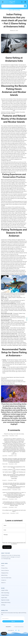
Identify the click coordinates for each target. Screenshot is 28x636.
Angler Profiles (4, 590)
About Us (3, 582)
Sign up (13, 621)
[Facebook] (16, 630)
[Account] (21, 2)
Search (2, 565)
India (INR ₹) (8, 626)
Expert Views (4, 597)
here (10, 160)
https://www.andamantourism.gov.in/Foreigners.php (12, 380)
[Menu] (2, 2)
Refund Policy (4, 575)
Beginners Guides (5, 600)
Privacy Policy (4, 568)
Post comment (7, 547)
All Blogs (3, 604)
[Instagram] (19, 630)
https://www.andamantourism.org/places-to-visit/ (11, 384)
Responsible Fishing (5, 602)
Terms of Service (5, 570)
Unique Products (5, 595)
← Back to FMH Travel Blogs (14, 10)
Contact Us (3, 580)
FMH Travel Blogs (5, 592)
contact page (15, 414)
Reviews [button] (26, 319)
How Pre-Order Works (6, 577)
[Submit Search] (25, 6)
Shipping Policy (4, 572)
